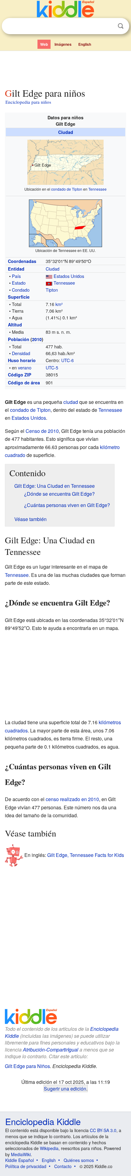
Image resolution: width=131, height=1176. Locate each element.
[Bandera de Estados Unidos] (49, 276)
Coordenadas (22, 261)
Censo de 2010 (42, 430)
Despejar (108, 26)
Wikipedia (49, 1148)
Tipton (52, 289)
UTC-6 (67, 360)
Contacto (63, 1166)
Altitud (15, 325)
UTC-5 (52, 367)
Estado (19, 282)
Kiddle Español (19, 1160)
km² (59, 304)
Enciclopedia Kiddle (43, 1121)
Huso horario (22, 360)
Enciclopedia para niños (28, 102)
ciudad (70, 401)
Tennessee (97, 189)
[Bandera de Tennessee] (49, 282)
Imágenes (63, 44)
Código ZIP (19, 375)
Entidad (16, 269)
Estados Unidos (69, 276)
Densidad (21, 353)
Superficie (19, 297)
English (84, 44)
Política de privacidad (25, 1166)
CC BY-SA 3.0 (103, 1130)
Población (18, 339)
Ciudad (65, 132)
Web (44, 44)
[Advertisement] (65, 68)
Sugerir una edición (65, 1088)
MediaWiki (21, 1154)
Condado (21, 289)
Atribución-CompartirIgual (50, 1049)
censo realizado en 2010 (72, 799)
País (16, 276)
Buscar (120, 26)
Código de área (24, 382)
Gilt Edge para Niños (27, 1066)
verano (24, 367)
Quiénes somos (79, 1160)
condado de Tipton (66, 189)
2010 (37, 339)
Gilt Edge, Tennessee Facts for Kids (85, 854)
